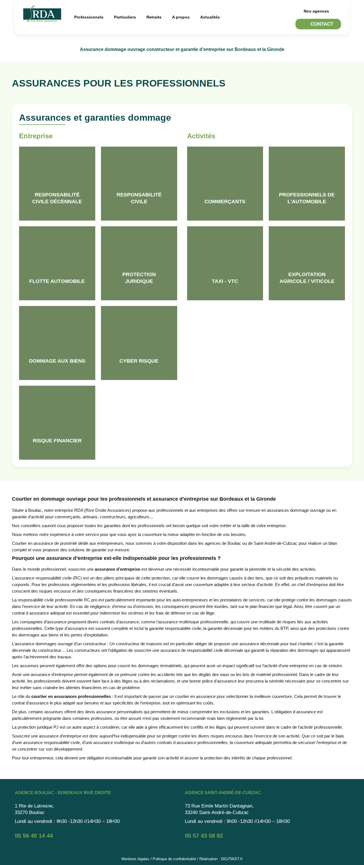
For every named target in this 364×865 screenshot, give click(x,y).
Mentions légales (135, 859)
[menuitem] (89, 17)
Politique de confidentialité (174, 859)
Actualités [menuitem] (210, 17)
